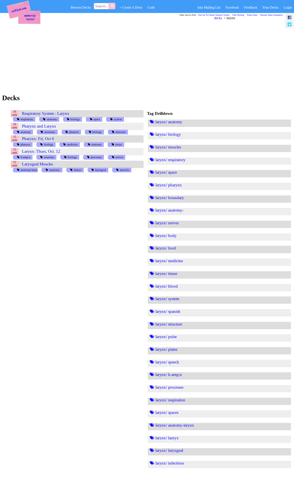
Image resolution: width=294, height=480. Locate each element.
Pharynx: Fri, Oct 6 (38, 138)
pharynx (74, 132)
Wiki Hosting (238, 15)
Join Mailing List (208, 7)
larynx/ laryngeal (169, 450)
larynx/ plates (166, 349)
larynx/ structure (168, 324)
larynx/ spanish (167, 311)
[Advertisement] (135, 56)
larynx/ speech (167, 362)
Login (288, 7)
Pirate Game (252, 15)
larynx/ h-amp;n (168, 374)
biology (75, 119)
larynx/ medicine (169, 261)
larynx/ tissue (166, 273)
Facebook (232, 7)
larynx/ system (167, 298)
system (118, 119)
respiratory (27, 119)
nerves (119, 157)
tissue (118, 144)
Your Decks (270, 7)
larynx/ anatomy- (169, 210)
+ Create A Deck (130, 7)
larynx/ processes (169, 387)
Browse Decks (81, 7)
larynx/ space (166, 172)
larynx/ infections (169, 463)
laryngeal (100, 169)
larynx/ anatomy (168, 122)
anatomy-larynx (30, 169)
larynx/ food (165, 248)
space (97, 119)
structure (121, 132)
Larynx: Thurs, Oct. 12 (41, 151)
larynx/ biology (168, 134)
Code (151, 7)
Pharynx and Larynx (39, 126)
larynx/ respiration (170, 400)
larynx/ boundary (169, 197)
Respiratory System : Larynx (45, 113)
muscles (124, 169)
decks (218, 18)
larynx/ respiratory (170, 159)
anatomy (52, 119)
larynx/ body (166, 235)
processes (96, 157)
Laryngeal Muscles (37, 164)
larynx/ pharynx (168, 185)
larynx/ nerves (167, 223)
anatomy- (50, 132)
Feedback (250, 7)
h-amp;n (25, 157)
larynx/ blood (166, 286)
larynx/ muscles (168, 147)
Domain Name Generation (271, 15)
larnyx (78, 169)
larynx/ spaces (166, 412)
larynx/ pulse (166, 336)
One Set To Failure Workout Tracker (213, 15)
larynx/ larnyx (167, 438)
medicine (72, 144)
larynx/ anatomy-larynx (174, 425)
